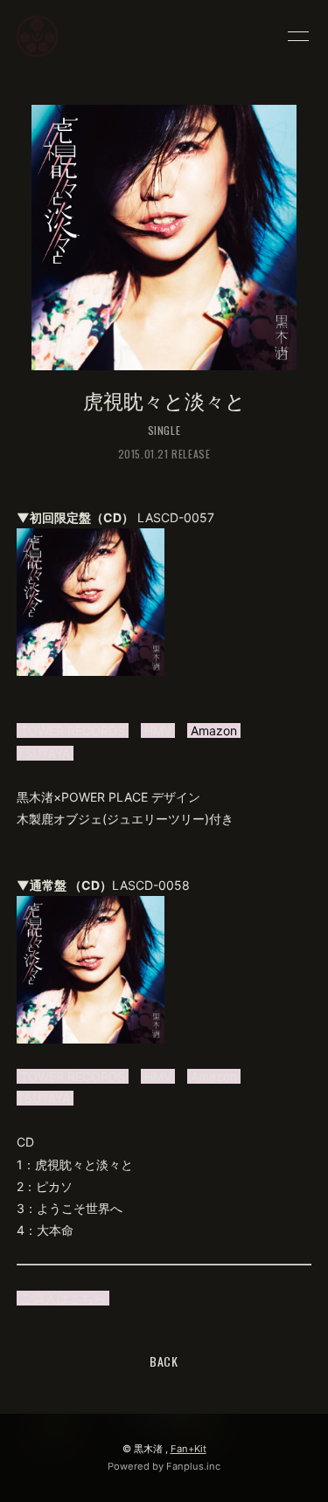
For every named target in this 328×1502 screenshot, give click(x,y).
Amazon (214, 1076)
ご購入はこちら (63, 1298)
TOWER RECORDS (73, 730)
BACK (164, 1361)
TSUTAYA (45, 753)
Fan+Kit (188, 1449)
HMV (158, 730)
